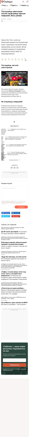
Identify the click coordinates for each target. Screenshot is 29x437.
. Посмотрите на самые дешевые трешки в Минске (14, 233)
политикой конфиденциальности (7, 202)
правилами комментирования (16, 203)
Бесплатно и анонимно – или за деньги (14, 303)
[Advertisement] (15, 176)
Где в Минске (4, 300)
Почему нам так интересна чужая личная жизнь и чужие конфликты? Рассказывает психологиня (14, 275)
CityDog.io (3, 18)
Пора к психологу (5, 269)
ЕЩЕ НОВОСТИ (14, 126)
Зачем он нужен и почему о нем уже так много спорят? (14, 245)
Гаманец (3, 254)
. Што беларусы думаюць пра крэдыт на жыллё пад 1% (14, 259)
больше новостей (13, 160)
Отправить (21, 207)
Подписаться (14, 365)
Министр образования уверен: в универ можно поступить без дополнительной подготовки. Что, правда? (14, 291)
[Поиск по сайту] (23, 2)
